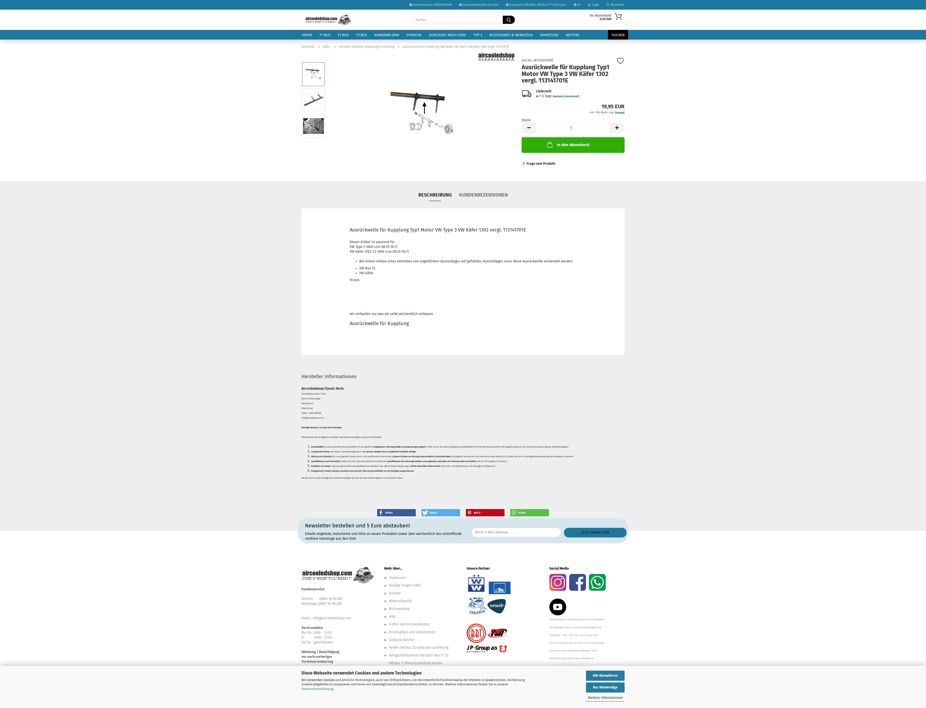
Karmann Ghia (386, 35)
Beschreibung (435, 195)
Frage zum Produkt (540, 164)
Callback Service (401, 640)
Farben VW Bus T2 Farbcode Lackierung (418, 648)
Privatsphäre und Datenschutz (412, 632)
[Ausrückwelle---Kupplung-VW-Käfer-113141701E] (422, 113)
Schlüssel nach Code (447, 35)
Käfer (307, 35)
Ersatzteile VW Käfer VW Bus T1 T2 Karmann (537, 5)
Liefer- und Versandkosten (409, 624)
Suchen (618, 35)
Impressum (397, 578)
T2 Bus (343, 35)
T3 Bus (361, 35)
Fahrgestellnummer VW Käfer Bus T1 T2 (418, 655)
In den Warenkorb (573, 144)
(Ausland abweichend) (566, 96)
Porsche (414, 35)
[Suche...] (509, 20)
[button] (529, 128)
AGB (392, 616)
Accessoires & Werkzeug (511, 35)
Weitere (572, 35)
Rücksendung (399, 609)
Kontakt (395, 593)
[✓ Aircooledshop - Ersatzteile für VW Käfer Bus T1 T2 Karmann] (328, 20)
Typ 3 (477, 35)
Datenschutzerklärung (317, 689)
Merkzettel (617, 5)
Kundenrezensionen (483, 195)
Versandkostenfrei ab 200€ (480, 5)
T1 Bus (324, 35)
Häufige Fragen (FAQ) (405, 585)
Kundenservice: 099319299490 (432, 5)
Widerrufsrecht (400, 601)
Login (595, 5)
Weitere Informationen (605, 698)
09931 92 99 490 (331, 599)
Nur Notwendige (605, 687)
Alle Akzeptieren (605, 676)
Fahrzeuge (549, 35)
